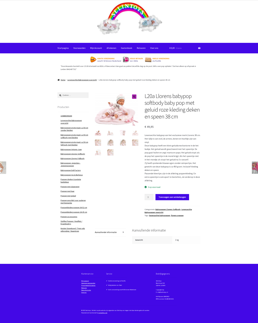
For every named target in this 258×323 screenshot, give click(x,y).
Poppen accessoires (69, 216)
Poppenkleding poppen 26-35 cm (74, 212)
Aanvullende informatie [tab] (106, 232)
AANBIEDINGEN (66, 116)
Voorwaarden (79, 48)
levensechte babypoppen (159, 215)
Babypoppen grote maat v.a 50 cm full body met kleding (74, 143)
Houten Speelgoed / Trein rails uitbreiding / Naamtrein (73, 229)
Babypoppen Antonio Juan (71, 149)
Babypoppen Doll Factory (71, 170)
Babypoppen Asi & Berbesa (72, 175)
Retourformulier (86, 290)
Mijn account (85, 281)
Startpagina (63, 48)
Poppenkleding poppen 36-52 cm (74, 207)
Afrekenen (111, 48)
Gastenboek (126, 48)
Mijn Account (96, 48)
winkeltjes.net (102, 313)
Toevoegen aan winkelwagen (172, 197)
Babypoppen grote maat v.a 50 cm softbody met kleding (74, 136)
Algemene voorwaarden (88, 283)
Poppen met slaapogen (70, 186)
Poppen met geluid (68, 196)
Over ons (154, 48)
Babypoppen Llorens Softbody (167, 209)
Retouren (141, 48)
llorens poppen (177, 215)
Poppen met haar (67, 191)
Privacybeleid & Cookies (88, 285)
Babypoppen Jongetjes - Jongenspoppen (70, 164)
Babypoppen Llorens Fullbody (73, 158)
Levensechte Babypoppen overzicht (82, 80)
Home (63, 80)
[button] (134, 96)
